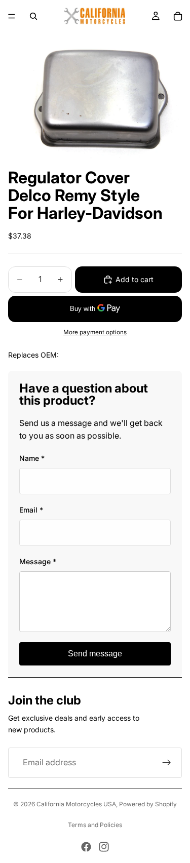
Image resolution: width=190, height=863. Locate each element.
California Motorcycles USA (76, 804)
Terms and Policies (95, 825)
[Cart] (178, 16)
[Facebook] (86, 847)
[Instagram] (104, 847)
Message (37, 561)
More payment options (95, 332)
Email (31, 509)
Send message (95, 653)
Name (32, 458)
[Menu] (11, 16)
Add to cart (135, 279)
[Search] (33, 16)
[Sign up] (166, 762)
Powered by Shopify (148, 804)
